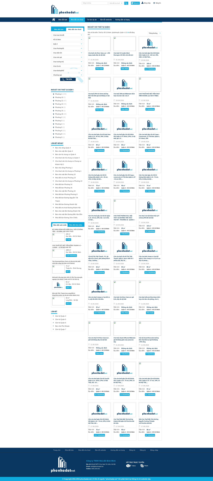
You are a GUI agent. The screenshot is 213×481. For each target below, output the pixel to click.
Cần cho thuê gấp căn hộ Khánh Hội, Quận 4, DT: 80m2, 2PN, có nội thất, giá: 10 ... (124, 136)
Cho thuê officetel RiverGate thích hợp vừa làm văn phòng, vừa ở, (149, 298)
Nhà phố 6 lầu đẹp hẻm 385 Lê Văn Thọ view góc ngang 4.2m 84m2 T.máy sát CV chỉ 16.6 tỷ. (67, 278)
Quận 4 (55, 44)
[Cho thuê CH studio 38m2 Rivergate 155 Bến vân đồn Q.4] (125, 44)
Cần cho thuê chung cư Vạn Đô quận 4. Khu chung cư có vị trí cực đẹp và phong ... (150, 258)
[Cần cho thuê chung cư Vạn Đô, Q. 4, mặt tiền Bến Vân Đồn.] (99, 288)
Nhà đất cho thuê (115, 3)
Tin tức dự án (92, 20)
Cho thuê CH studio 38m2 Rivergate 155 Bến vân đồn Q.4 (123, 54)
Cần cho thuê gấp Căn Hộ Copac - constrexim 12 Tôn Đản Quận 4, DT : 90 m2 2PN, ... (124, 177)
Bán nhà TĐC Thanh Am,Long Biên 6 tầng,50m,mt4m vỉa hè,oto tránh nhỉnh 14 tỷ (65, 294)
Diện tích (91, 63)
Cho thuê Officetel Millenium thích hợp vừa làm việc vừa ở (124, 95)
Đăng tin (158, 3)
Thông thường (153, 33)
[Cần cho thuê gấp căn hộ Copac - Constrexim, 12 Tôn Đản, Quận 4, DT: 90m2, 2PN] (150, 125)
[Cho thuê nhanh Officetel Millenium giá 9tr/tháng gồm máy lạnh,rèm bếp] (125, 328)
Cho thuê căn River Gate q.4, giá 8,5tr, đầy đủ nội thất (124, 298)
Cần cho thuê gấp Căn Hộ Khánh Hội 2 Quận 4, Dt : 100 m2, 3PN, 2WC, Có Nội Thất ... (149, 55)
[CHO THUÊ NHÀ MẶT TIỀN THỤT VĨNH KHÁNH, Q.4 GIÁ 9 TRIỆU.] (150, 84)
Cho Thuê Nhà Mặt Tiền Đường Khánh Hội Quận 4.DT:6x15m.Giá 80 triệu (124, 421)
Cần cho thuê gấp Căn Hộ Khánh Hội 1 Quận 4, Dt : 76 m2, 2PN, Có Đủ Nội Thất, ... (124, 380)
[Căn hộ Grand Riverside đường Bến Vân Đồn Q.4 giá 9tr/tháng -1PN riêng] (150, 328)
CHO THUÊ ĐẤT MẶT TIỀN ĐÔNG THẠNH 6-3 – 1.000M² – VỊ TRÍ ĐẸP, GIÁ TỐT (67, 246)
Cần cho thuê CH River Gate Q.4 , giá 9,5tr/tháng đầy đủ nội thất (98, 339)
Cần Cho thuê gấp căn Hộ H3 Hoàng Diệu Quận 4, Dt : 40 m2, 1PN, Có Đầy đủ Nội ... (98, 177)
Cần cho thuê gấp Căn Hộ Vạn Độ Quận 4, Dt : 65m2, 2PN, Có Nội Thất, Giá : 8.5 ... (98, 380)
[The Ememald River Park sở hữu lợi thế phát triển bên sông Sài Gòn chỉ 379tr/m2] (58, 269)
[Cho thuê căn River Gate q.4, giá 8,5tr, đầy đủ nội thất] (125, 288)
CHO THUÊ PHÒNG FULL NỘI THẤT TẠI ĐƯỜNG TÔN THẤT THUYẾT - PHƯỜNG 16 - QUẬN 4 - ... (124, 219)
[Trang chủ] (54, 19)
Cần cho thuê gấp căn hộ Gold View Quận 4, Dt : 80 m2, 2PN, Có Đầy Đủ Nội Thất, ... (99, 136)
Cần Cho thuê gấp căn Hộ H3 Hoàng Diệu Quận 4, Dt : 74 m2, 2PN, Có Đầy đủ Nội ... (148, 177)
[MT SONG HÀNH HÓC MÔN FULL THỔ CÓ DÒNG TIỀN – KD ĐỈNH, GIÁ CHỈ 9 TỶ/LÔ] (58, 237)
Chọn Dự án (57, 66)
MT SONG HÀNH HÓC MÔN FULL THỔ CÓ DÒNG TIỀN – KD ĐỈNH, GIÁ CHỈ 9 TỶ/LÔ (67, 230)
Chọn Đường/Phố (58, 70)
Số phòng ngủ (57, 75)
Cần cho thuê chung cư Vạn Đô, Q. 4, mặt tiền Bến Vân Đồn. (99, 298)
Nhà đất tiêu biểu (75, 225)
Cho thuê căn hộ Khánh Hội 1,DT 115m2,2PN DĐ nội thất (149, 217)
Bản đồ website (106, 20)
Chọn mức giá (57, 57)
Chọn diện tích (57, 53)
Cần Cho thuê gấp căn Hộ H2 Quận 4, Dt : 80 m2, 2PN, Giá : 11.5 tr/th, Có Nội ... (99, 218)
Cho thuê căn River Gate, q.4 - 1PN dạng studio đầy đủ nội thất (99, 54)
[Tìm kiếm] (126, 3)
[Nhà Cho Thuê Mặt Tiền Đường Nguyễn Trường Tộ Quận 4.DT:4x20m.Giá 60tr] (150, 410)
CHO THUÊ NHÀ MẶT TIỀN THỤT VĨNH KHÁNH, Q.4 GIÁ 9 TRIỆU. (149, 95)
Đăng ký (136, 3)
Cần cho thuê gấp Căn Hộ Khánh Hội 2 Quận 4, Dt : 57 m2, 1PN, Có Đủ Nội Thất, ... (149, 380)
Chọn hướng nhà (58, 62)
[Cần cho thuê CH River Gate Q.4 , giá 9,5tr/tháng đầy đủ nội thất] (99, 328)
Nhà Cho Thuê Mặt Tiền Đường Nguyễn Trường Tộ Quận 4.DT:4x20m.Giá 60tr (148, 421)
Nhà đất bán (62, 20)
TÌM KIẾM (69, 79)
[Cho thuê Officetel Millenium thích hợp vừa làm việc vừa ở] (125, 84)
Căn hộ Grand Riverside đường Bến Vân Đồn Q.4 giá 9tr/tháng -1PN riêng (149, 340)
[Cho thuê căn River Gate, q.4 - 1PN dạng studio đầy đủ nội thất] (99, 44)
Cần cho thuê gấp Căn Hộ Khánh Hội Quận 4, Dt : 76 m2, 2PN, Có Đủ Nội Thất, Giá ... (99, 421)
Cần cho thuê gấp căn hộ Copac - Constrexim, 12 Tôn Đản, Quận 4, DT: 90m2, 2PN (149, 136)
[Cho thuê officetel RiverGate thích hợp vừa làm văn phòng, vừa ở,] (150, 288)
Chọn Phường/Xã (58, 48)
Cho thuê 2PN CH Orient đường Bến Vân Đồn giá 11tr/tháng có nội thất (98, 96)
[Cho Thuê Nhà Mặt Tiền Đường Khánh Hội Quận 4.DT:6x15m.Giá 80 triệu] (125, 410)
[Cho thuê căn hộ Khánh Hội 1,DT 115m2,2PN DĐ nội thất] (150, 206)
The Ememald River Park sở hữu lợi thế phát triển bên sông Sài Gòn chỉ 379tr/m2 (66, 262)
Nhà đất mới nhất (59, 225)
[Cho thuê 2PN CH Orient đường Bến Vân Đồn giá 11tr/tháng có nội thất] (99, 84)
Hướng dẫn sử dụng (122, 20)
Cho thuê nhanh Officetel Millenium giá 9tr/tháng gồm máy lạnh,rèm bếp (124, 340)
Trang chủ (56, 450)
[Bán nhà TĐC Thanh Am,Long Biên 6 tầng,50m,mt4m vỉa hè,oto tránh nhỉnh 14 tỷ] (58, 301)
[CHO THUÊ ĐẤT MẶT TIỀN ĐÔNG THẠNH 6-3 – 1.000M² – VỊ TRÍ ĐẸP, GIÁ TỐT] (58, 253)
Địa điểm (91, 65)
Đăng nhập (147, 3)
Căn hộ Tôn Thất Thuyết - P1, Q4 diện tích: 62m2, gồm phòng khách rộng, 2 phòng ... (99, 258)
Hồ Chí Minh (57, 39)
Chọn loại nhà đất (58, 35)
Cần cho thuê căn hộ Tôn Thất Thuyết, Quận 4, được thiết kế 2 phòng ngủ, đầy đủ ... (123, 258)
